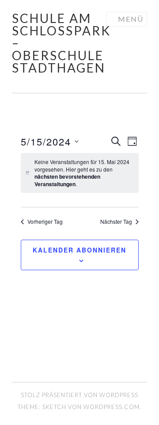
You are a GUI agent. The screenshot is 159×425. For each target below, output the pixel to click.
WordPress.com (111, 406)
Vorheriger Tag (45, 221)
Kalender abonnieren (79, 249)
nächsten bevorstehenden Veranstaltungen (67, 180)
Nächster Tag (116, 221)
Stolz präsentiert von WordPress (79, 394)
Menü (131, 19)
